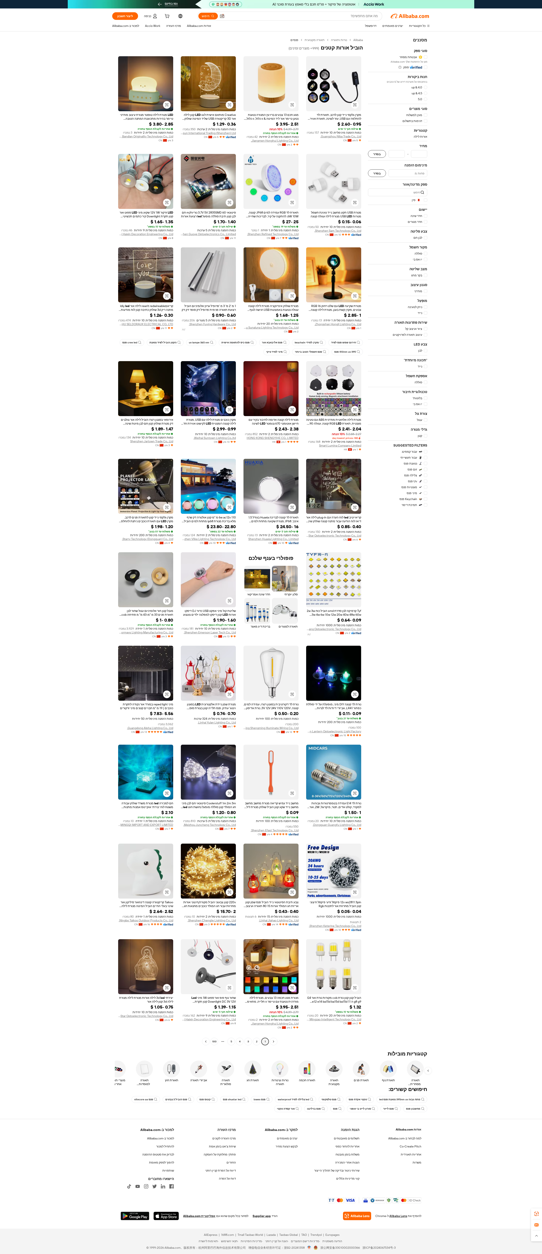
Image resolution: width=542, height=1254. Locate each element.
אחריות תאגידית (411, 1154)
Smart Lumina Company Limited (340, 445)
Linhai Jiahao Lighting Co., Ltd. (279, 920)
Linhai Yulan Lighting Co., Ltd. (217, 722)
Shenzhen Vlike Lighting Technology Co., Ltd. (208, 539)
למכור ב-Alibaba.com (160, 1138)
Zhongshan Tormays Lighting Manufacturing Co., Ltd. (145, 632)
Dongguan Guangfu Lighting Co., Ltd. (337, 824)
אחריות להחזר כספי (347, 1146)
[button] (222, 16)
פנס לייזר (388, 1108)
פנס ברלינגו (314, 1108)
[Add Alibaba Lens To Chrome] (357, 1216)
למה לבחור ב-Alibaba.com (404, 1138)
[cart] (166, 16)
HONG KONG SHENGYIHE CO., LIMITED (273, 438)
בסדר (377, 154)
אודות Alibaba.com (408, 1129)
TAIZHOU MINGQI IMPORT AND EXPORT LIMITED (145, 824)
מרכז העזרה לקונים (224, 1138)
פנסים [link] (294, 40)
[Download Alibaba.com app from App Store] (166, 1216)
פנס (335, 1108)
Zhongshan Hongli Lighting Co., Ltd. (338, 324)
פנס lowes (259, 1099)
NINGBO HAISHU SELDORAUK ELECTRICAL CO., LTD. (145, 324)
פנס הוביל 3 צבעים (176, 1099)
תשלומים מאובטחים (346, 1138)
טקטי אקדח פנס (358, 1099)
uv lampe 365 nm (199, 342)
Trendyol (316, 1234)
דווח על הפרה (227, 1178)
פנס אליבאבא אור (272, 342)
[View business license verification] (309, 1248)
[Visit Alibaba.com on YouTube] (137, 1186)
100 (214, 1041)
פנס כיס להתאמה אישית (235, 342)
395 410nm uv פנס (345, 351)
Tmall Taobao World (250, 1234)
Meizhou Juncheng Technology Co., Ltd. (209, 824)
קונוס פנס (205, 1099)
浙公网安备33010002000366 (340, 1247)
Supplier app (262, 1216)
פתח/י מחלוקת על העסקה (220, 1154)
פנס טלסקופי (328, 1099)
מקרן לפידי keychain (307, 342)
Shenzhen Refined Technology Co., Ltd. (273, 234)
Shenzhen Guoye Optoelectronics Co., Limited (208, 234)
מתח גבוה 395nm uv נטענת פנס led (399, 1099)
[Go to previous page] (273, 1041)
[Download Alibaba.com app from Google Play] (135, 1216)
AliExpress (210, 1234)
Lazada (271, 1234)
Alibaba (358, 40)
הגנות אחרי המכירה (347, 1162)
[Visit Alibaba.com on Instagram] (146, 1186)
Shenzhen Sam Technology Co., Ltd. (337, 230)
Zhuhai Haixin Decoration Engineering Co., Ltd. (145, 234)
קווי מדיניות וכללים (347, 1178)
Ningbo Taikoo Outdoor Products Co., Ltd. (146, 920)
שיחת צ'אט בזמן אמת (222, 1146)
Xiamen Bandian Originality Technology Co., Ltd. (145, 136)
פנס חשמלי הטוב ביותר (308, 351)
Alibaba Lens (398, 1216)
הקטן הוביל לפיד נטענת (163, 342)
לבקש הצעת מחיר (287, 1146)
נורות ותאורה (339, 40)
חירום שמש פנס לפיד (343, 342)
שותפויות (168, 1170)
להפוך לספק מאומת (161, 1162)
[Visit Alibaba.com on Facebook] (171, 1186)
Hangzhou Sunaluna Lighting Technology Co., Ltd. (271, 327)
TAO (304, 1234)
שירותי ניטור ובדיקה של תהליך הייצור (336, 1170)
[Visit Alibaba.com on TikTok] (129, 1186)
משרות (417, 1162)
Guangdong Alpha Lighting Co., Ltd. (150, 728)
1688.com (227, 1234)
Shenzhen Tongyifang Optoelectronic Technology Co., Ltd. (333, 629)
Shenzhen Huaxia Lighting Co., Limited (273, 539)
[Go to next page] (206, 1041)
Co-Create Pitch (410, 1146)
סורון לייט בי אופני (360, 1108)
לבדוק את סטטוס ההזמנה (158, 1154)
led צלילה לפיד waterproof (293, 1099)
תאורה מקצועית (315, 40)
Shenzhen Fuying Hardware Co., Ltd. (212, 324)
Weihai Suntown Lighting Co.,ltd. (215, 438)
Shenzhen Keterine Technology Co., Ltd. (335, 926)
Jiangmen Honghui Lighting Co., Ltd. (275, 140)
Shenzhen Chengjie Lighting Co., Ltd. (212, 920)
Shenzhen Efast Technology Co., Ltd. (275, 830)
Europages (332, 1234)
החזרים (231, 1162)
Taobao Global (288, 1234)
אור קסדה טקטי (286, 1108)
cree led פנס (129, 342)
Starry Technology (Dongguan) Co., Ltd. (147, 539)
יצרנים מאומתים (287, 1138)
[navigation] (397, 541)
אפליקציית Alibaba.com (199, 1216)
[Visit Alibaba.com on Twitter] (154, 1186)
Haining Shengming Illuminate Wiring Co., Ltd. (271, 728)
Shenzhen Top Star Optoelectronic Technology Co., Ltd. (333, 535)
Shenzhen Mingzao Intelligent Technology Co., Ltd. (333, 1019)
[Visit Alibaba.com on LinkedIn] (163, 1186)
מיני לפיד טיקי (274, 351)
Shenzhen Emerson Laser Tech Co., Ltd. (210, 632)
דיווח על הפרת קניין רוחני (220, 1170)
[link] (536, 1213)
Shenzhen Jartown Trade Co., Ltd (151, 441)
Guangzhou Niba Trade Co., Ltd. (340, 136)
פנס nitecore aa (143, 1099)
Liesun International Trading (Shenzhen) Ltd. (208, 133)
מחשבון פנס (413, 1108)
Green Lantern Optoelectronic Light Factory (333, 731)
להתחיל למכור (165, 1146)
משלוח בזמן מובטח (347, 1154)
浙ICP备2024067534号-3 (379, 1247)
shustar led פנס (232, 1099)
